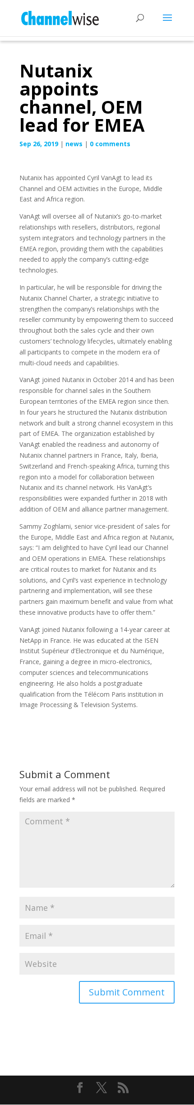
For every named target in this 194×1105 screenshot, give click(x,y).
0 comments (110, 143)
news (74, 143)
